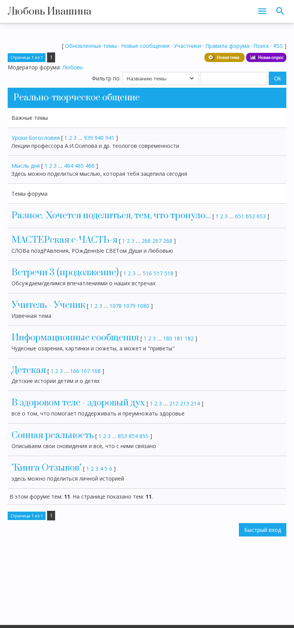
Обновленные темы (91, 45)
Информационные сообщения (75, 337)
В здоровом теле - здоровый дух (78, 403)
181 (178, 338)
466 (90, 165)
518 (168, 273)
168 (96, 371)
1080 (143, 305)
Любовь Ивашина (49, 11)
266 (146, 240)
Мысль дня (25, 165)
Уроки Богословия (35, 137)
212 (173, 403)
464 (68, 165)
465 (79, 165)
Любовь (72, 67)
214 (195, 403)
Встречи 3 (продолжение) (65, 272)
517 (158, 273)
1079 (129, 305)
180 (167, 338)
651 (239, 216)
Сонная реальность (52, 435)
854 (133, 436)
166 (74, 371)
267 (157, 240)
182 (189, 338)
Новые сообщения (145, 45)
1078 (115, 305)
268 (167, 240)
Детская (28, 370)
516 (147, 273)
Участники (187, 45)
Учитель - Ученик (48, 305)
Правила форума (227, 45)
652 (250, 216)
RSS (278, 45)
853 (122, 436)
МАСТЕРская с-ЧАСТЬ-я (64, 240)
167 (85, 371)
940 (99, 137)
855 (144, 436)
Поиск (261, 45)
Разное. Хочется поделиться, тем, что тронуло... (111, 215)
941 (109, 137)
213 (184, 403)
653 (261, 216)
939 (88, 137)
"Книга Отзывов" (46, 468)
